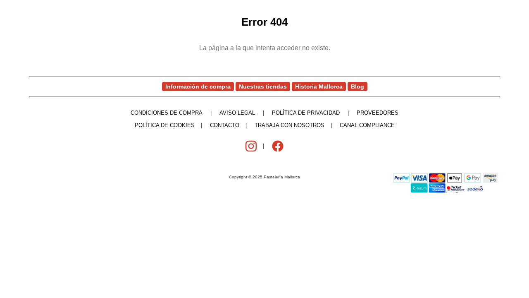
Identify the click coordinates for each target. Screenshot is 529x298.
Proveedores (377, 113)
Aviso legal (237, 113)
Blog (357, 86)
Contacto (224, 125)
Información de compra (198, 86)
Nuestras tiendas (263, 86)
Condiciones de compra (167, 113)
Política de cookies (165, 125)
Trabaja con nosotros (289, 125)
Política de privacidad (306, 113)
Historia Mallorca (319, 86)
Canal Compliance (367, 125)
